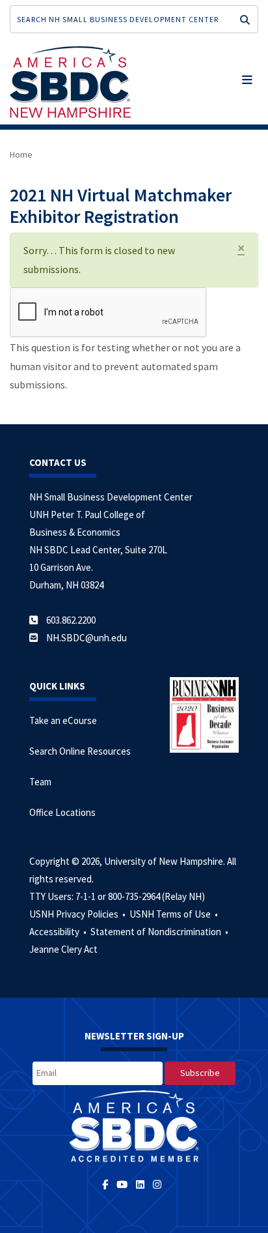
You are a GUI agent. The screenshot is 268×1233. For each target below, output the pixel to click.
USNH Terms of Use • (174, 914)
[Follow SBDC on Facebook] (109, 1184)
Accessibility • (58, 931)
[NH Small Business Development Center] (70, 80)
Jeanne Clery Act (63, 949)
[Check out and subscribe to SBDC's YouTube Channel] (124, 1184)
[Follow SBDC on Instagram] (159, 1184)
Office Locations (62, 812)
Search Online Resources (80, 751)
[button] (247, 77)
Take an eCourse (63, 720)
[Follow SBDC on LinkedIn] (142, 1184)
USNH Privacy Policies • (78, 914)
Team (40, 782)
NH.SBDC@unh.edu (86, 637)
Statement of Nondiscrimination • (160, 931)
